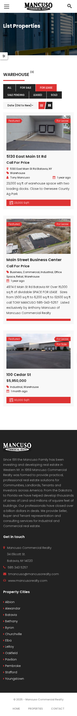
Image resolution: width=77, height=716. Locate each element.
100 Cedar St (18, 374)
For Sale (25, 87)
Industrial (47, 272)
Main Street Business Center (34, 259)
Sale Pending (16, 95)
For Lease (46, 87)
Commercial (31, 272)
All (9, 87)
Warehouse (17, 173)
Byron (9, 627)
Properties (35, 708)
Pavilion (10, 659)
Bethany (11, 621)
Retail (19, 276)
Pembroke (12, 666)
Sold (54, 95)
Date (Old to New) (19, 105)
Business (16, 272)
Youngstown (14, 679)
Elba (8, 640)
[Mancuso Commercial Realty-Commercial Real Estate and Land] (38, 6)
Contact (57, 708)
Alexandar (12, 608)
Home (16, 708)
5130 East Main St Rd (26, 156)
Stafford (10, 672)
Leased (37, 95)
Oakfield (11, 653)
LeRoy (9, 646)
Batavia (10, 615)
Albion (9, 602)
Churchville (13, 634)
